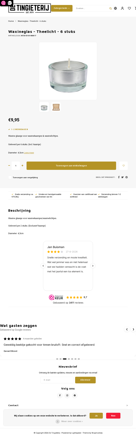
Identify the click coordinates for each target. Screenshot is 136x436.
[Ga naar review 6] (75, 359)
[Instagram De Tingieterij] (67, 395)
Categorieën (60, 8)
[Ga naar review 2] (61, 359)
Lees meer (29, 152)
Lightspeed (76, 433)
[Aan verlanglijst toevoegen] (123, 166)
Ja (96, 415)
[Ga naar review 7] (79, 359)
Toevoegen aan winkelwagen (71, 165)
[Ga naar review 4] (69, 359)
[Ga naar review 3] (65, 359)
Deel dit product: (105, 177)
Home (11, 21)
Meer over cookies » (72, 421)
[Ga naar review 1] (57, 359)
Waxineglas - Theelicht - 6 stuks (32, 21)
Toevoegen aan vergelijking (25, 177)
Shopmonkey (97, 433)
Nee (113, 415)
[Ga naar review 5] (72, 359)
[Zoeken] (110, 8)
